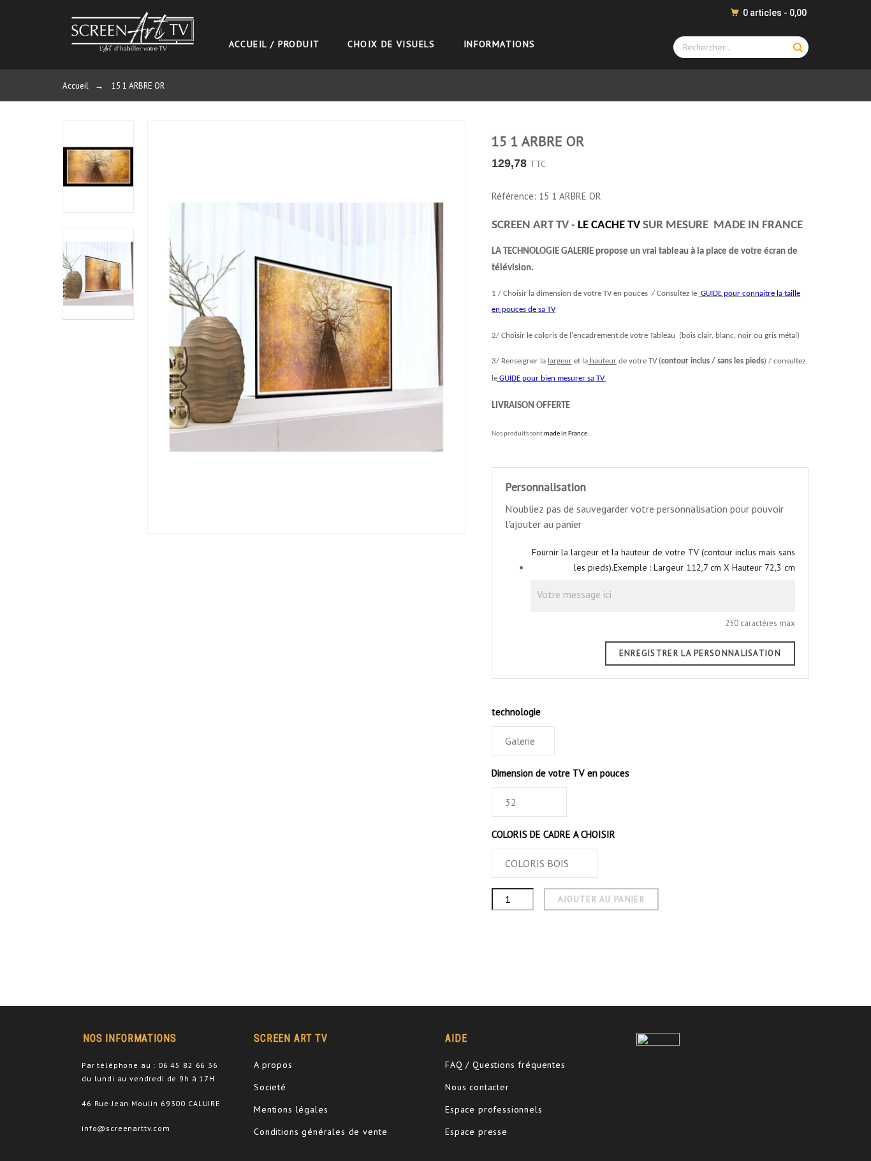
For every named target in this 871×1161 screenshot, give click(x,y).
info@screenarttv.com (126, 1128)
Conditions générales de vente (320, 1131)
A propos (273, 1064)
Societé (270, 1087)
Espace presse (476, 1131)
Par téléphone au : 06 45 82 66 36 (150, 1065)
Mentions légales (291, 1109)
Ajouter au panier (601, 899)
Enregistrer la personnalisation (700, 653)
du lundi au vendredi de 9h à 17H (148, 1078)
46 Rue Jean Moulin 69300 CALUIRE (151, 1103)
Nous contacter (477, 1087)
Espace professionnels (494, 1109)
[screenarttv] (129, 31)
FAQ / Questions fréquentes (505, 1064)
